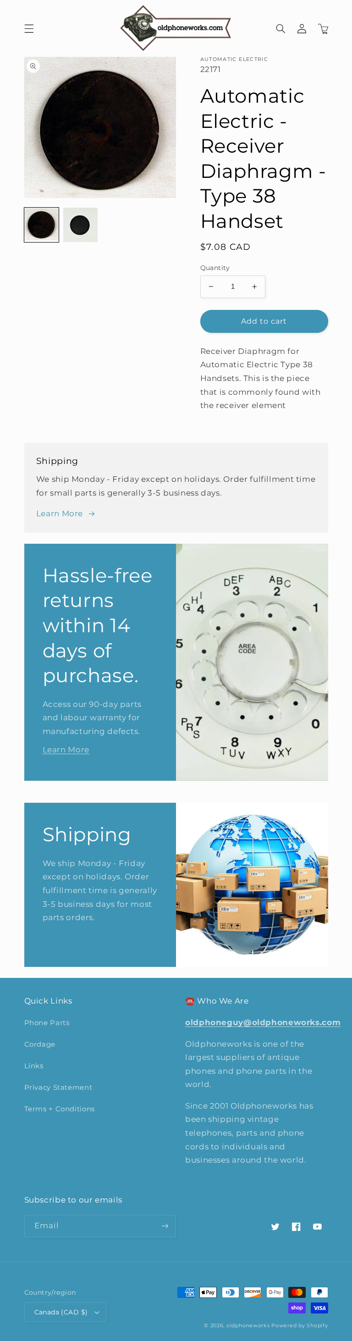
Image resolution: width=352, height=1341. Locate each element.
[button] (28, 28)
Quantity (215, 267)
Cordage (39, 1044)
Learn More (59, 513)
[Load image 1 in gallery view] (41, 225)
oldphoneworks (248, 1326)
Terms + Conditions (59, 1109)
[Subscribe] (165, 1226)
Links (34, 1066)
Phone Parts (47, 1023)
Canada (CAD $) (61, 1312)
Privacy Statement (58, 1087)
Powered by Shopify (299, 1326)
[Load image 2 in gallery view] (80, 225)
